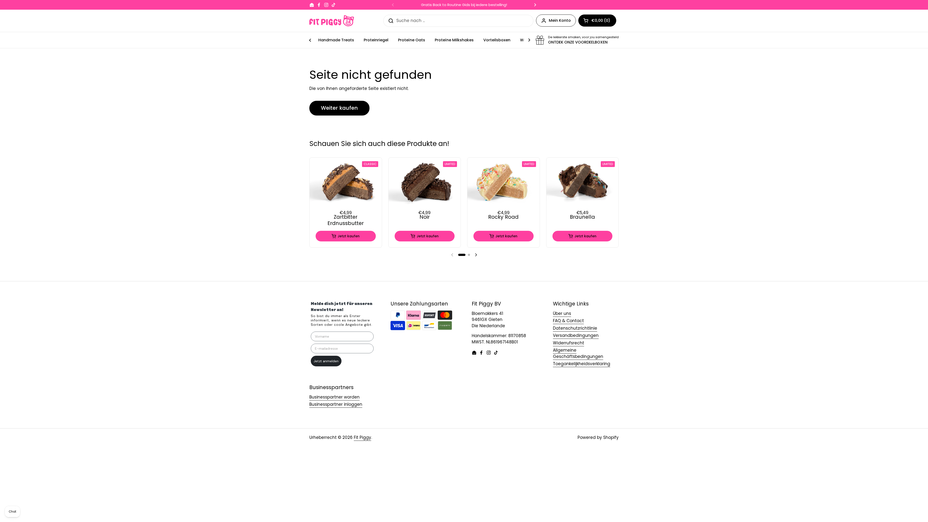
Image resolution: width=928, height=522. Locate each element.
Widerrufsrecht (568, 343)
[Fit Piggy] (331, 20)
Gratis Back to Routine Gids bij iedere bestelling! (464, 5)
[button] (461, 255)
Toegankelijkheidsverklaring (581, 364)
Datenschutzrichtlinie (575, 328)
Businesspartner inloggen (335, 404)
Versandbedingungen (576, 335)
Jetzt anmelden (326, 361)
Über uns (562, 313)
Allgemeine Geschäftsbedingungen (578, 353)
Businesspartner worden (334, 397)
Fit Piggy (362, 437)
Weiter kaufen (339, 107)
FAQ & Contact (568, 321)
